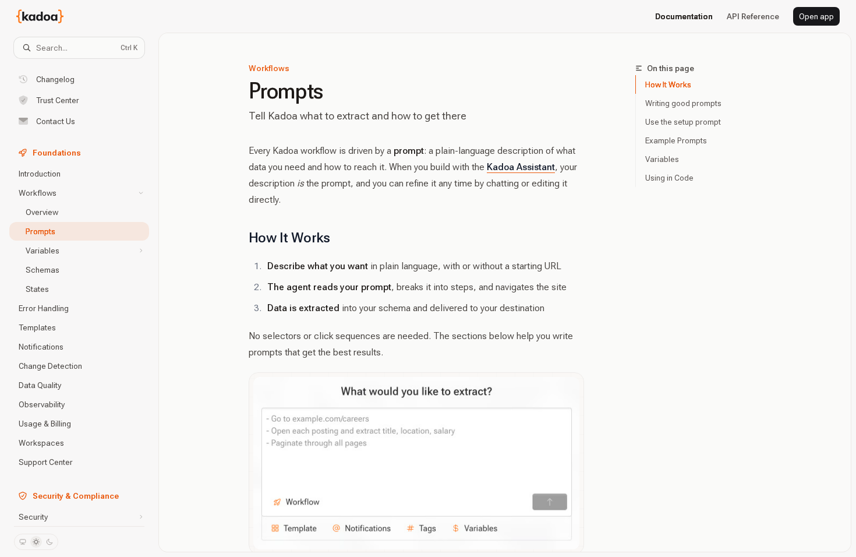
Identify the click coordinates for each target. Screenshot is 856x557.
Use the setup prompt (683, 121)
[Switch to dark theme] (49, 542)
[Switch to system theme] (23, 542)
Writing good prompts (683, 103)
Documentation (684, 16)
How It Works (668, 84)
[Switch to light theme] (36, 542)
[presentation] (79, 292)
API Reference (753, 16)
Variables (662, 159)
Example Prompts (676, 140)
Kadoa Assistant (521, 166)
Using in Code (669, 177)
